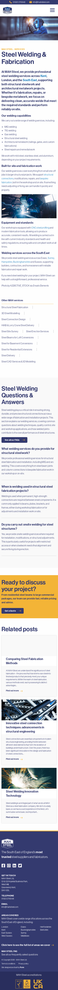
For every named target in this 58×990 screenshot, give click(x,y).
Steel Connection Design (13, 319)
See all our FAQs (12, 440)
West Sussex (6, 935)
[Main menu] (52, 10)
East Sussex (6, 932)
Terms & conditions (8, 964)
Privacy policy (23, 964)
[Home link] (7, 843)
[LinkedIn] (14, 865)
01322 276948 (19, 2)
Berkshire (44, 929)
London (4, 927)
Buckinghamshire (21, 261)
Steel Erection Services (37, 331)
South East (30, 80)
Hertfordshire (45, 927)
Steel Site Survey (9, 331)
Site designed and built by (12, 967)
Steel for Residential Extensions (16, 349)
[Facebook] (3, 865)
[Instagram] (9, 865)
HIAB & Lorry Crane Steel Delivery (17, 325)
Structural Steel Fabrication (14, 307)
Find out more (12, 690)
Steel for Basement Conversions (17, 343)
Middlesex (25, 935)
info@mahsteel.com (41, 2)
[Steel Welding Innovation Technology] (29, 780)
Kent (43, 76)
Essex (23, 927)
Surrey (51, 257)
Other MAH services (12, 300)
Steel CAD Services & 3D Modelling (18, 361)
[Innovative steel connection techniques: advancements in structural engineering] (29, 711)
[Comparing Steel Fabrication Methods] (29, 647)
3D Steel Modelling (10, 313)
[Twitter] (20, 865)
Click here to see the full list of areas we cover (25, 944)
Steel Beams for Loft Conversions (17, 337)
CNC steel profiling (40, 227)
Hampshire (6, 261)
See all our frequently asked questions (19, 954)
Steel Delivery (8, 355)
